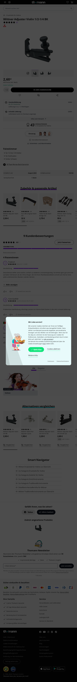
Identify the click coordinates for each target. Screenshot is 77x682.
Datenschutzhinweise (63, 361)
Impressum (51, 361)
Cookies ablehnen (53, 349)
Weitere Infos (33, 355)
